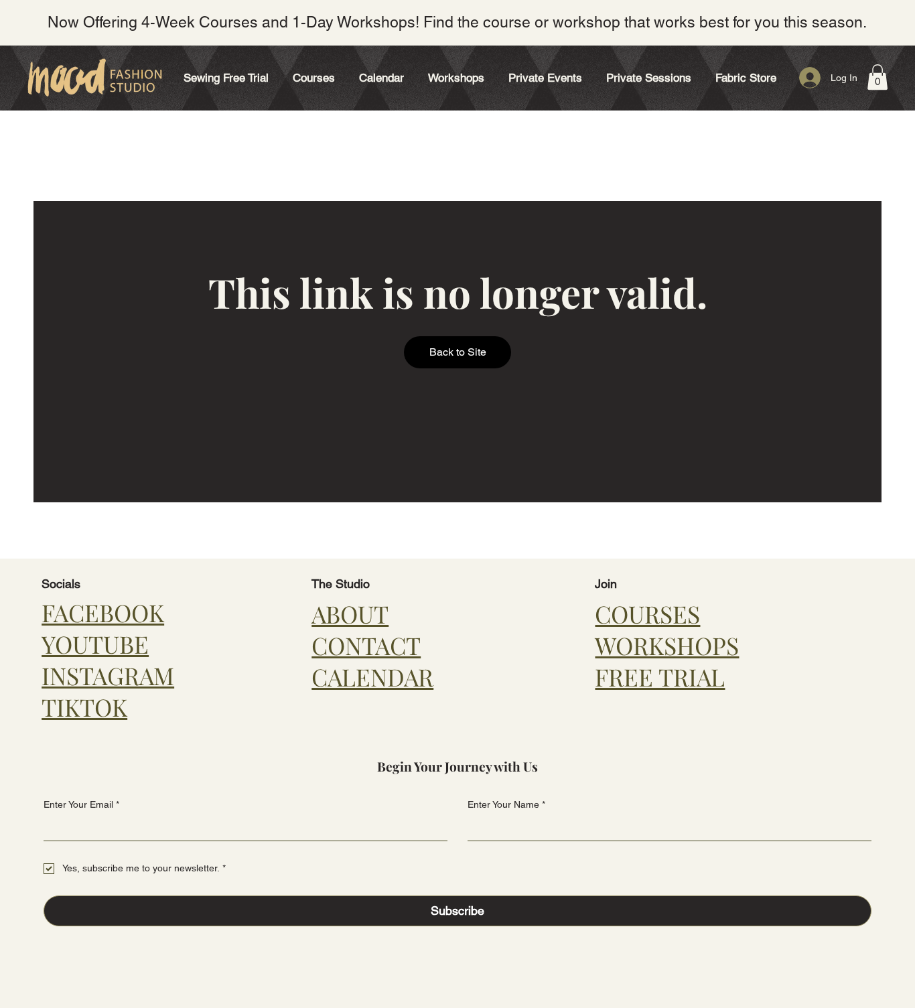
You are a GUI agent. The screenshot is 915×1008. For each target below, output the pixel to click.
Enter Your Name (506, 804)
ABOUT (350, 614)
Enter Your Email (81, 804)
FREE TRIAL (660, 677)
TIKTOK (84, 707)
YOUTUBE (95, 644)
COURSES (647, 614)
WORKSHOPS (667, 645)
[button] (314, 78)
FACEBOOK (103, 612)
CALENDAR (372, 677)
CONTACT (366, 645)
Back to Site (457, 352)
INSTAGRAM (108, 675)
